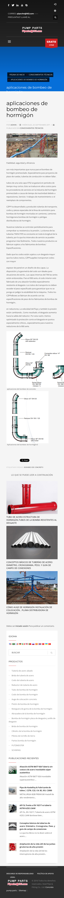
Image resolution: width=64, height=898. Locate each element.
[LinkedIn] (17, 5)
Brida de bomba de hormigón (25, 726)
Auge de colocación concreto (24, 699)
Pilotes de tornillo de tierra (23, 735)
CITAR (51, 43)
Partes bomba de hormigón (24, 740)
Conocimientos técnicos (31, 128)
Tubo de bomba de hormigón (25, 689)
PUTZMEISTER (18, 745)
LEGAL (12, 877)
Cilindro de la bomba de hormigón (27, 731)
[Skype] (26, 5)
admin (14, 125)
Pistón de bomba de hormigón (25, 704)
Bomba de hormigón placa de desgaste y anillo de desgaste (32, 720)
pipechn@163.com (25, 13)
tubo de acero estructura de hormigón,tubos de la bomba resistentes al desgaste (31, 520)
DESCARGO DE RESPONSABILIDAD (19, 873)
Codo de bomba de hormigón (25, 694)
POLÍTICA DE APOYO (45, 873)
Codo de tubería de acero (23, 680)
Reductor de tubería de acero (24, 685)
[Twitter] (13, 5)
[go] (51, 653)
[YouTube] (22, 5)
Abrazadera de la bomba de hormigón (28, 713)
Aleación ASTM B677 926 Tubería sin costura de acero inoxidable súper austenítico (36, 769)
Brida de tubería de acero (23, 675)
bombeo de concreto (33, 467)
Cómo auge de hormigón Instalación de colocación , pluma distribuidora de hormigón (29, 610)
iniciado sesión (22, 626)
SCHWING (16, 750)
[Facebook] (8, 5)
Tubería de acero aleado (22, 670)
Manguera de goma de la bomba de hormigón (32, 708)
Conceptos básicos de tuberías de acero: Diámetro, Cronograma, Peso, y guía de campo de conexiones (29, 565)
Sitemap (22, 890)
